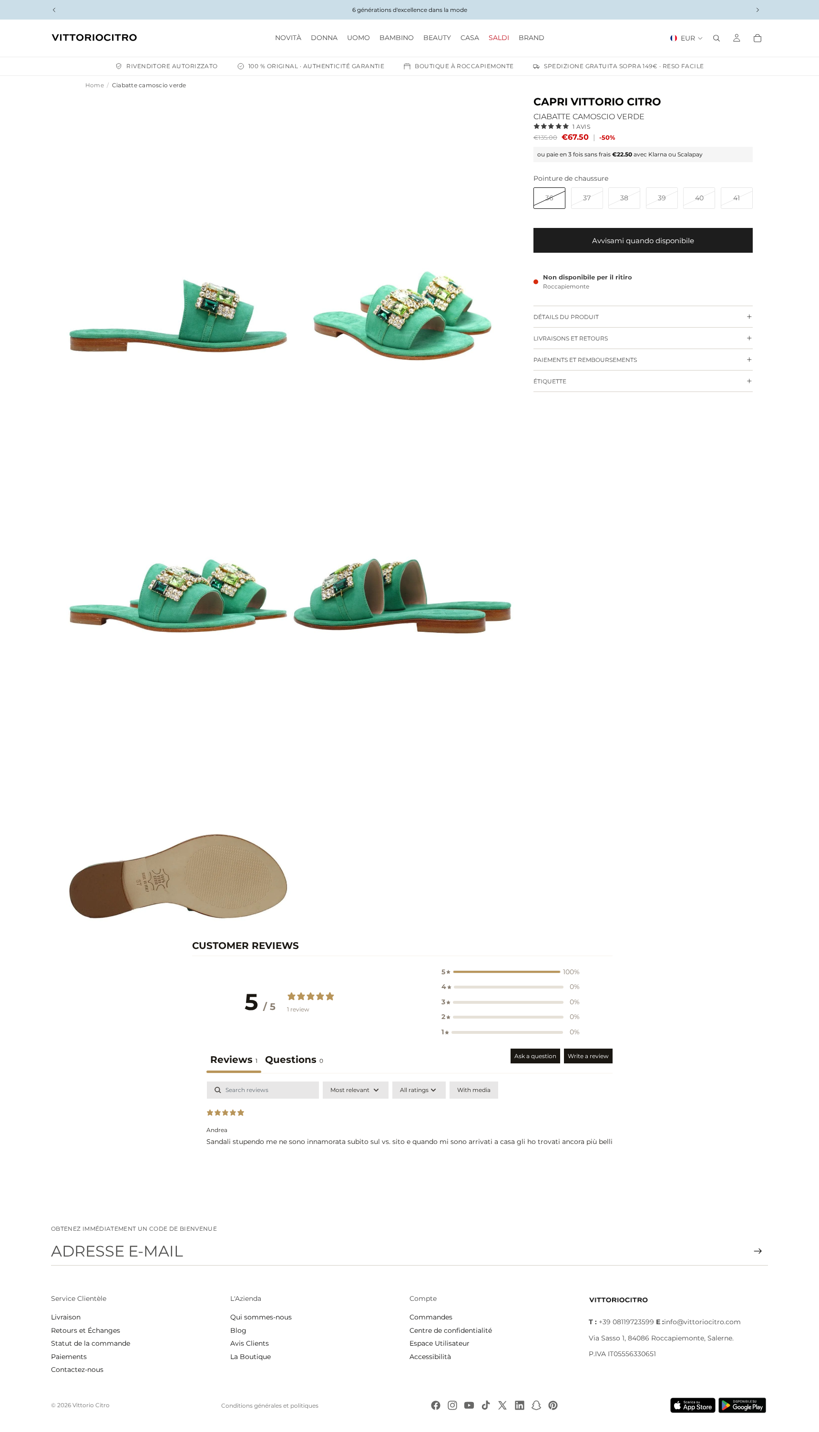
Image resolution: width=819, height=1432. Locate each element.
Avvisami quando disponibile (643, 240)
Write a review (588, 1056)
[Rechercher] (716, 38)
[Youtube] (469, 1405)
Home (94, 85)
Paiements (69, 1356)
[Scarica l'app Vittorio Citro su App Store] (693, 1405)
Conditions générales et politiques (269, 1405)
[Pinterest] (553, 1405)
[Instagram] (452, 1405)
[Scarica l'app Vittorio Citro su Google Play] (744, 1405)
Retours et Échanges (85, 1330)
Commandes (431, 1317)
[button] (510, 972)
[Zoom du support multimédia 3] (178, 515)
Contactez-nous (77, 1369)
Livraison (66, 1317)
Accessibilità (430, 1356)
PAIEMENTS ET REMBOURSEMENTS (585, 359)
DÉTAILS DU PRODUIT (566, 316)
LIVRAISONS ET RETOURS (570, 338)
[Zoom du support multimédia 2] (402, 235)
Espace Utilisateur (440, 1343)
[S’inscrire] (758, 1251)
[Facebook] (435, 1405)
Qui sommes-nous (261, 1317)
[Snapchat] (536, 1405)
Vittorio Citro (91, 1405)
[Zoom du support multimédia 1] (178, 235)
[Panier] (757, 38)
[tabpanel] (409, 1142)
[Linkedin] (519, 1405)
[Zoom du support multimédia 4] (402, 515)
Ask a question (535, 1056)
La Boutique (250, 1356)
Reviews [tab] (233, 1059)
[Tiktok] (485, 1405)
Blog (238, 1330)
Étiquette (549, 381)
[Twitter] (502, 1405)
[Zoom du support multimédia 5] (178, 795)
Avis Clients (249, 1343)
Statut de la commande (90, 1343)
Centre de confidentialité (451, 1330)
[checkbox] (474, 1090)
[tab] (294, 1061)
